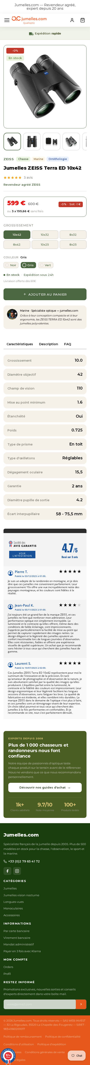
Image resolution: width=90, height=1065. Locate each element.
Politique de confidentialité (62, 1036)
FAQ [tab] (67, 344)
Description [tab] (48, 344)
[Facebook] (7, 871)
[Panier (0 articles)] (82, 20)
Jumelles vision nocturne (21, 895)
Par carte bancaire (16, 931)
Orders (8, 967)
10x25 (45, 244)
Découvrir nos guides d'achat (45, 787)
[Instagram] (17, 871)
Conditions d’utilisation (18, 1044)
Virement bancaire (16, 937)
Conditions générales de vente (45, 1052)
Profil (7, 973)
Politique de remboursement (22, 1036)
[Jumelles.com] (29, 20)
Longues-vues (13, 901)
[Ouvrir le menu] (7, 20)
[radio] (11, 265)
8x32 (73, 234)
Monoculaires (13, 908)
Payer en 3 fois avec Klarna (22, 951)
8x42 (17, 244)
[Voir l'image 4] (71, 141)
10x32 (45, 234)
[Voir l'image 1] (12, 141)
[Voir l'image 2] (32, 141)
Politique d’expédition (51, 1044)
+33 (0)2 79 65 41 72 (24, 861)
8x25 (73, 244)
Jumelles (10, 888)
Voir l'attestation (22, 554)
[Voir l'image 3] (51, 141)
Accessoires (11, 915)
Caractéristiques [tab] (20, 344)
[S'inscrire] (81, 1004)
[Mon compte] (72, 20)
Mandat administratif (18, 944)
